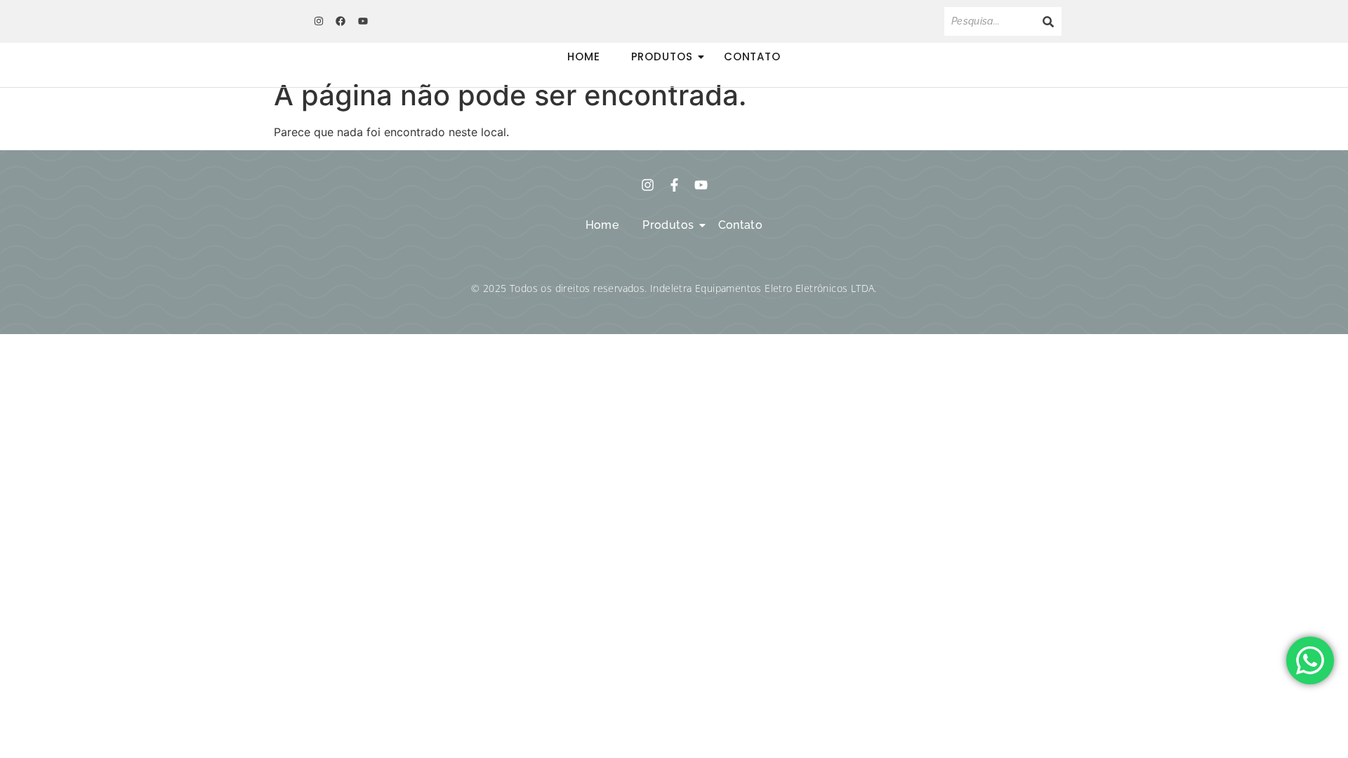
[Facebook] (340, 21)
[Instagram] (318, 21)
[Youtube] (363, 21)
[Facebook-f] (674, 185)
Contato (752, 56)
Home (583, 56)
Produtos (662, 56)
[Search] (1048, 21)
